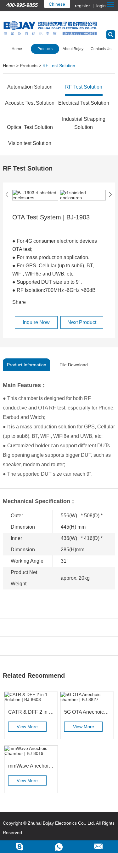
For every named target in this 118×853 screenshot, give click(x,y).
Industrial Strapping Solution (83, 123)
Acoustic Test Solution (29, 103)
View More (27, 726)
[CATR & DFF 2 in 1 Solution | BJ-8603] (31, 697)
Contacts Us (101, 49)
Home (17, 49)
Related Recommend (34, 675)
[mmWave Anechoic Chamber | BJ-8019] (31, 751)
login (100, 5)
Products (45, 49)
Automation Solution (30, 87)
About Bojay (73, 49)
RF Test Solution (58, 65)
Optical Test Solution (30, 127)
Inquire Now (36, 322)
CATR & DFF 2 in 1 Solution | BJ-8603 (31, 712)
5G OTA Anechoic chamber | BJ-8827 (87, 712)
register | (85, 5)
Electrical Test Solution (83, 103)
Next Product (81, 322)
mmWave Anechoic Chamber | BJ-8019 (31, 766)
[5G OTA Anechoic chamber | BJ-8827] (87, 697)
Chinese (57, 4)
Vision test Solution (29, 143)
